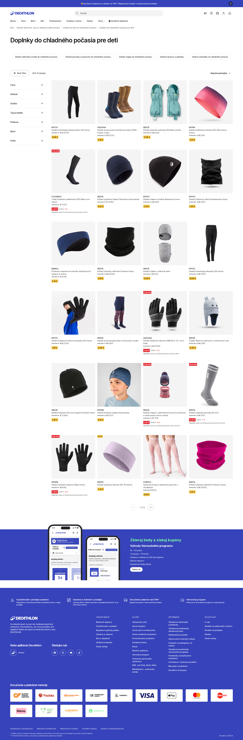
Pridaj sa (136, 569)
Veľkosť (14, 94)
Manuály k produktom (178, 666)
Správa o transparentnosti (112, 729)
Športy (13, 21)
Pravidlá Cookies (89, 729)
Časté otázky (102, 646)
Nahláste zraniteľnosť (46, 729)
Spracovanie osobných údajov (182, 639)
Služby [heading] (135, 617)
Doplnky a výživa (74, 21)
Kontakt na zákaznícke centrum (218, 626)
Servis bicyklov (138, 626)
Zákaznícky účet (139, 622)
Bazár (134, 646)
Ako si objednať (103, 638)
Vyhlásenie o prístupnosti (21, 729)
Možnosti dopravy (104, 622)
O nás (207, 622)
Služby (90, 21)
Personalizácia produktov (143, 638)
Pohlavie (14, 122)
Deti (43, 21)
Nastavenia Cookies (69, 729)
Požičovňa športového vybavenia (142, 660)
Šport (12, 131)
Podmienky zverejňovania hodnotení (180, 657)
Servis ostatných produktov (144, 634)
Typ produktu (16, 112)
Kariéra (208, 634)
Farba (13, 140)
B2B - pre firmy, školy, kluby (144, 665)
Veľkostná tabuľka (104, 642)
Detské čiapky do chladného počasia (135, 57)
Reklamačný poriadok (178, 635)
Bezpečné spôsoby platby (107, 630)
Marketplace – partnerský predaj (143, 670)
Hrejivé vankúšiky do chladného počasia (210, 57)
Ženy (23, 21)
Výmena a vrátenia (104, 634)
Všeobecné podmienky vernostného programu (179, 650)
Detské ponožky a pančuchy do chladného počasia (88, 57)
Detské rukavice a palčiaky (172, 57)
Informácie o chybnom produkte (182, 662)
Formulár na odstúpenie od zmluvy (180, 644)
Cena (12, 85)
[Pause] (231, 4)
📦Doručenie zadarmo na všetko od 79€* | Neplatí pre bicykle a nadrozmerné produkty (119, 4)
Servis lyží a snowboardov (143, 630)
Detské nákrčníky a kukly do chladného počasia (36, 57)
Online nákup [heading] (102, 617)
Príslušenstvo (55, 21)
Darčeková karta (139, 642)
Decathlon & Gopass (177, 670)
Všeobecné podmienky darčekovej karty (179, 629)
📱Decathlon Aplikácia (118, 21)
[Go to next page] (151, 507)
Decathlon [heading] (210, 617)
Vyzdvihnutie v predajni (106, 626)
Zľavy (100, 21)
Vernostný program (140, 655)
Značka (13, 103)
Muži (33, 21)
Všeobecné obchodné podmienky (178, 623)
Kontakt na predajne (213, 630)
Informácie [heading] (174, 617)
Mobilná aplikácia (140, 651)
